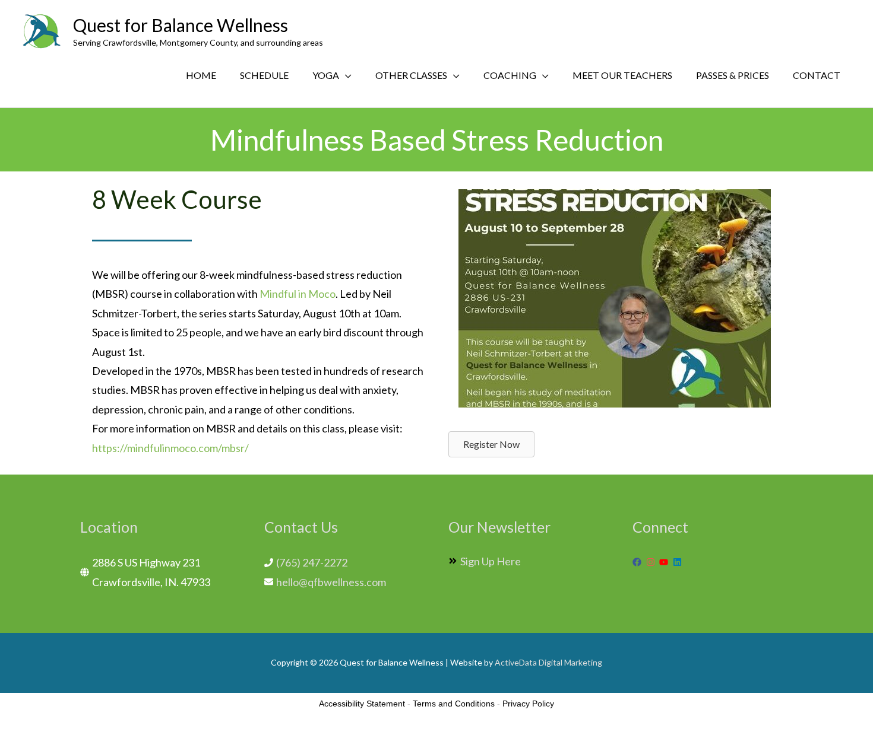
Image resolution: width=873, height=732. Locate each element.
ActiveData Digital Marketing (548, 662)
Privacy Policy (528, 703)
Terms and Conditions (454, 703)
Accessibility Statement (362, 703)
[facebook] (638, 562)
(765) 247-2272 (311, 562)
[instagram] (652, 562)
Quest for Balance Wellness (180, 25)
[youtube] (665, 562)
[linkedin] (679, 562)
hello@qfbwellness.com (331, 581)
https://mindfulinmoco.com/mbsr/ (170, 447)
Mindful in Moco (298, 293)
